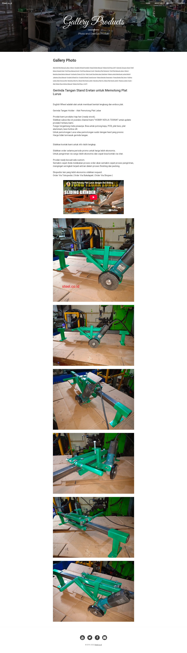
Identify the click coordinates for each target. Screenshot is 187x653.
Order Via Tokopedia (62, 175)
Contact (181, 3)
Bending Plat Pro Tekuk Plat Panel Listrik (80, 81)
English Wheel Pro (72, 77)
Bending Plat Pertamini (102, 71)
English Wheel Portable (82, 68)
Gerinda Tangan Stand (123, 68)
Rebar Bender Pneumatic (104, 77)
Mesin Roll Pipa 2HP (109, 68)
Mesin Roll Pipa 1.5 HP (80, 84)
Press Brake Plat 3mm (120, 77)
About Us (158, 3)
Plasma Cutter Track (125, 81)
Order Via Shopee (103, 175)
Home (148, 3)
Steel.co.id (7, 3)
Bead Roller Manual (96, 68)
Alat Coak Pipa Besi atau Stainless (96, 74)
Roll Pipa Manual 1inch (87, 71)
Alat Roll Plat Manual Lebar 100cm (63, 68)
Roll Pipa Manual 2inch (72, 71)
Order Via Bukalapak (83, 175)
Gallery (170, 3)
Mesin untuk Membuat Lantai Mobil (119, 74)
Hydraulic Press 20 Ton (78, 74)
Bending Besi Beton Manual (61, 74)
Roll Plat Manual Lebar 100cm (119, 71)
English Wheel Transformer (87, 77)
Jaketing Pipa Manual (59, 77)
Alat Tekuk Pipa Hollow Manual (62, 84)
